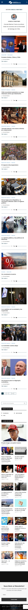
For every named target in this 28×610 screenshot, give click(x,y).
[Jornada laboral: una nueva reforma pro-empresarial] (14, 115)
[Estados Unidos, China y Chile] (14, 44)
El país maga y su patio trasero (11, 443)
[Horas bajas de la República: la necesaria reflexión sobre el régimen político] (14, 186)
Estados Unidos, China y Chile (10, 57)
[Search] (26, 2)
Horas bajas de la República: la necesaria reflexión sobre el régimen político (12, 201)
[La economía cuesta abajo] (14, 332)
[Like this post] (11, 64)
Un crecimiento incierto (8, 274)
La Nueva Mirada (14, 607)
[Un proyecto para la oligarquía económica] (14, 367)
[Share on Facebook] (13, 64)
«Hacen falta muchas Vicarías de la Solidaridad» (20, 494)
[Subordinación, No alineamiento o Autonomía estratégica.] (21, 537)
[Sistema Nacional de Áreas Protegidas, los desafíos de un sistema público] (7, 503)
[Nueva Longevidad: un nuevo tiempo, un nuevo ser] (7, 469)
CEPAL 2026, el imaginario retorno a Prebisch (20, 528)
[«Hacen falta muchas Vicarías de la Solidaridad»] (21, 486)
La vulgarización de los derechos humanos (6, 494)
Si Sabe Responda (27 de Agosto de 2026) (20, 509)
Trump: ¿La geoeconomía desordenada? (5, 528)
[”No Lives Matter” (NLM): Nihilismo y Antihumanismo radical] (21, 469)
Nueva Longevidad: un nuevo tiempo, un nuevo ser (7, 476)
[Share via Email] (16, 64)
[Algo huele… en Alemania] (7, 555)
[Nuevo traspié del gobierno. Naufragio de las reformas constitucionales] (7, 451)
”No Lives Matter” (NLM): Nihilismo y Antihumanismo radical (20, 477)
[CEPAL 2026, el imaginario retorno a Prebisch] (21, 521)
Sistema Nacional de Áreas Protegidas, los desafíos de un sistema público (7, 511)
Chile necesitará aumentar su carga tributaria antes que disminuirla (12, 92)
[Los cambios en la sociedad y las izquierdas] (14, 296)
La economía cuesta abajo (9, 345)
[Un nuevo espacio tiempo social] (21, 451)
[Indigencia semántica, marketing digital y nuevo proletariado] (21, 555)
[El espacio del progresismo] (14, 151)
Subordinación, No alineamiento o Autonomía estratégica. (20, 545)
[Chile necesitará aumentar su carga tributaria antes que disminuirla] (14, 79)
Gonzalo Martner (14, 21)
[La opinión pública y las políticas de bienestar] (14, 224)
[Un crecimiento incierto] (14, 261)
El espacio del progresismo (9, 165)
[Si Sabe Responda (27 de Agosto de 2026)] (21, 503)
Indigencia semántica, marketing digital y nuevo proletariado (20, 562)
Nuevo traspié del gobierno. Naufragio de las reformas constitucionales (6, 459)
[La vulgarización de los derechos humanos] (7, 486)
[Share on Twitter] (14, 64)
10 (12, 393)
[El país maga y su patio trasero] (14, 433)
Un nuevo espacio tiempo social (19, 457)
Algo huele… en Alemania (5, 561)
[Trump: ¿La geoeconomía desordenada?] (7, 521)
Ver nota (3, 61)
